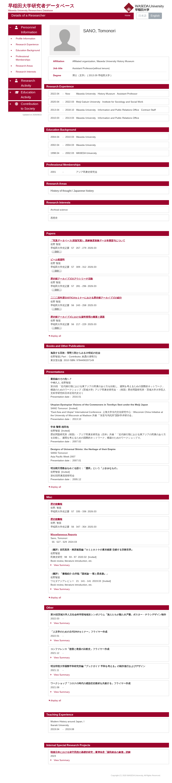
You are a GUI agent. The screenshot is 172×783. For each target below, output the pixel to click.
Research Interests (26, 71)
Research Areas (24, 66)
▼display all (54, 335)
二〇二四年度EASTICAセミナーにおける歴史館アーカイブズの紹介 (86, 297)
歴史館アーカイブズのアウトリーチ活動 (72, 278)
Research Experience (27, 44)
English (155, 15)
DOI (56, 252)
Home (127, 15)
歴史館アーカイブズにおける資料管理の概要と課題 (78, 316)
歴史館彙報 (56, 504)
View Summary (62, 565)
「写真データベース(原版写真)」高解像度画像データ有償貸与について (88, 240)
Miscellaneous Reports (64, 534)
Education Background (28, 50)
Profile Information (25, 38)
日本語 (142, 15)
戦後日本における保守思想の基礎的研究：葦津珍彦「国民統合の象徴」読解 (91, 752)
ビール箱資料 (58, 259)
